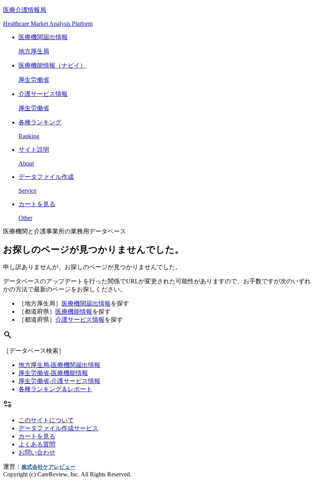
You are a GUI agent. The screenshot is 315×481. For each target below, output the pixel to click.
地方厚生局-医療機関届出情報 (59, 365)
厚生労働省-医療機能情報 (53, 373)
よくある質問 (36, 444)
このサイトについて (46, 420)
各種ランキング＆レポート (55, 389)
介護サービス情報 (79, 319)
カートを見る (36, 436)
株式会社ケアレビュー (48, 467)
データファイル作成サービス (58, 428)
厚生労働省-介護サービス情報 (59, 381)
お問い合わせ (36, 452)
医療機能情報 (73, 311)
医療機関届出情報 (86, 303)
